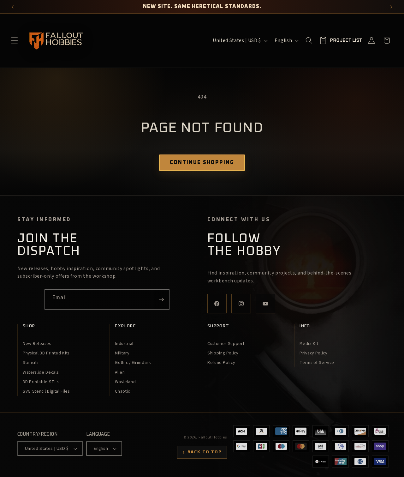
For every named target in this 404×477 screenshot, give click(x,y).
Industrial (124, 344)
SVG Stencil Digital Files (46, 391)
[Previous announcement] (13, 6)
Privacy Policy (313, 353)
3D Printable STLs (40, 382)
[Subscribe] (161, 299)
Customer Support (226, 344)
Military (122, 353)
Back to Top (202, 452)
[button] (14, 40)
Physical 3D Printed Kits (46, 353)
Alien (120, 372)
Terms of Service (317, 362)
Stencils (30, 362)
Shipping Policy (222, 353)
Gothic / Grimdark (133, 362)
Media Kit (309, 344)
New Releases (37, 344)
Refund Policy (221, 362)
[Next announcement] (391, 6)
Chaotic (122, 391)
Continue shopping (202, 162)
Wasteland (125, 382)
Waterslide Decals (40, 372)
